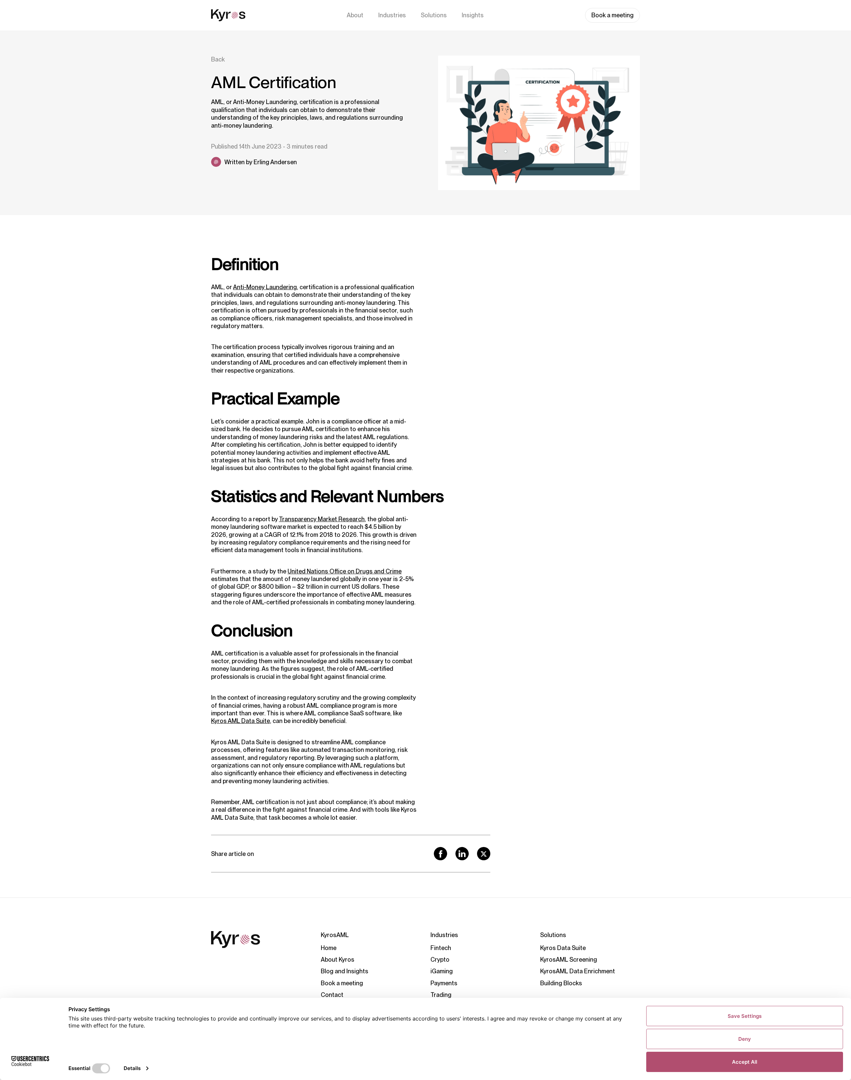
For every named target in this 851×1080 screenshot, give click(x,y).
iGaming (441, 971)
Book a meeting (612, 15)
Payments (443, 983)
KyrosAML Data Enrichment (577, 971)
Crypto (439, 959)
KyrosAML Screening (568, 959)
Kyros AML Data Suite (240, 720)
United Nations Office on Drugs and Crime (345, 571)
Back (218, 59)
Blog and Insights (344, 971)
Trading (440, 994)
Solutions (434, 15)
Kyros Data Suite (563, 947)
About (355, 15)
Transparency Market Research (322, 519)
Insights (473, 15)
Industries (392, 15)
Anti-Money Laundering (265, 287)
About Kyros (337, 959)
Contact (332, 994)
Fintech (440, 947)
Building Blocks (561, 983)
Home (328, 947)
